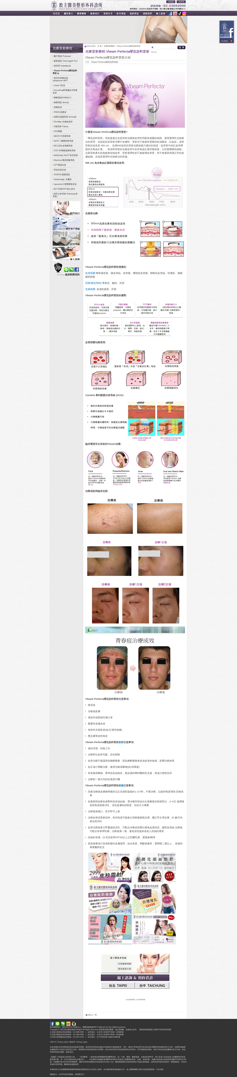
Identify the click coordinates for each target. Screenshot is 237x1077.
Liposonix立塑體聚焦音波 (65, 184)
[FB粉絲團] (171, 13)
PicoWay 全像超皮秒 (63, 121)
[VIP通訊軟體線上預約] (66, 269)
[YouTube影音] (175, 13)
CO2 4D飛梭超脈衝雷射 (65, 150)
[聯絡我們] (149, 13)
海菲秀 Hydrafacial (62, 66)
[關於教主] (69, 13)
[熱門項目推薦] (66, 208)
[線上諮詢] (162, 13)
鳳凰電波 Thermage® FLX (65, 61)
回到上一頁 (92, 1015)
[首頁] (56, 13)
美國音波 (58, 107)
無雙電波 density (61, 102)
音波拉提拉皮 (60, 169)
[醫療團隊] (82, 13)
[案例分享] (109, 13)
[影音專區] (122, 13)
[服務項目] (95, 13)
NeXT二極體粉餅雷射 (63, 141)
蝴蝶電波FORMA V (62, 97)
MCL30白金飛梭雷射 (63, 145)
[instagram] (183, 13)
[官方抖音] (179, 13)
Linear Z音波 (59, 85)
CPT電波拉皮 (60, 165)
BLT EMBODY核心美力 (64, 189)
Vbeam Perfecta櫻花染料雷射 (128, 46)
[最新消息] (136, 13)
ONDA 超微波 (60, 112)
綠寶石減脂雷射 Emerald (65, 117)
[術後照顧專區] (66, 239)
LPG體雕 (58, 131)
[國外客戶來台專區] (66, 224)
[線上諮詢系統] (66, 254)
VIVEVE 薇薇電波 (62, 174)
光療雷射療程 (109, 46)
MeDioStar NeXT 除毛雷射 (66, 155)
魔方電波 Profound (62, 56)
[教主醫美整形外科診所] (76, 5)
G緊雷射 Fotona (61, 126)
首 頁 (100, 46)
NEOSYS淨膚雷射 (62, 136)
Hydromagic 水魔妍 (62, 179)
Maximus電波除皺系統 (64, 160)
